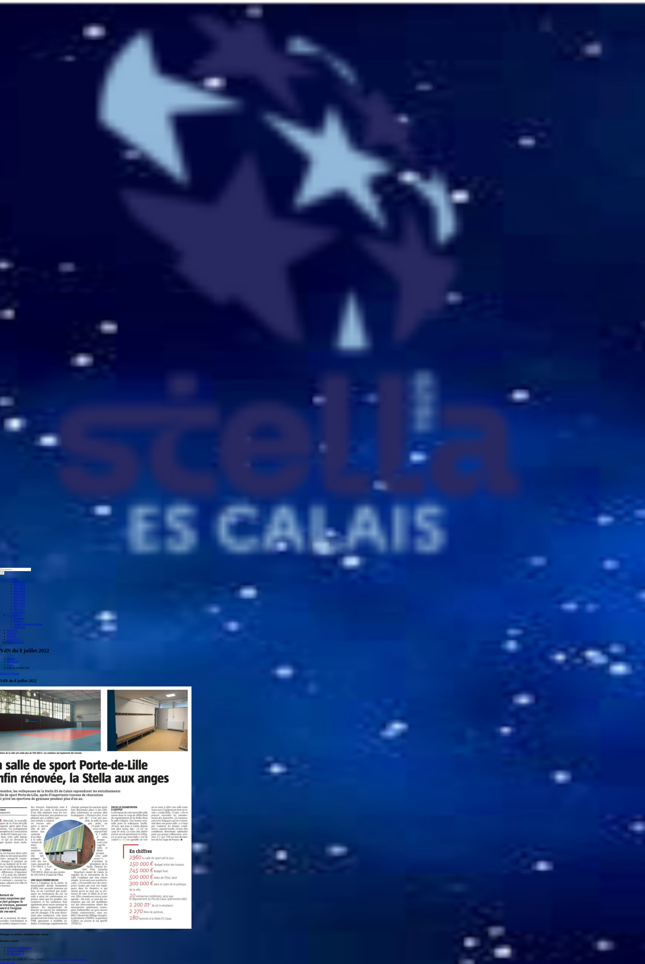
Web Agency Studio (56, 959)
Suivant (15, 673)
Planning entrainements (19, 947)
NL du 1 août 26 (15, 953)
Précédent (5, 673)
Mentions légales (78, 959)
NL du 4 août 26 (15, 950)
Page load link (7, 962)
